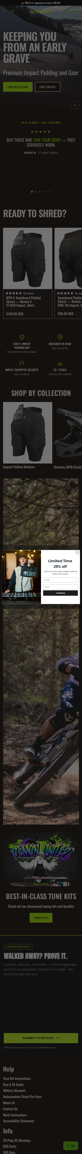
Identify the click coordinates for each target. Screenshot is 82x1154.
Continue (60, 593)
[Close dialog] (77, 552)
